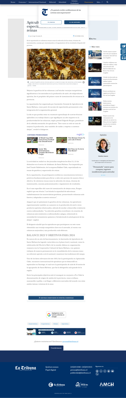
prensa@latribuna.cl (70, 341)
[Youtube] (79, 333)
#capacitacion (45, 324)
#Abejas (55, 324)
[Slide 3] (104, 175)
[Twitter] (56, 333)
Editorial (52, 2)
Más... (99, 2)
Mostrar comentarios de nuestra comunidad (57, 298)
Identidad (62, 2)
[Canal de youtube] (112, 371)
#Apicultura (65, 324)
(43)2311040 (75, 367)
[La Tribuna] (56, 385)
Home (13, 2)
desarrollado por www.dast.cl (63, 393)
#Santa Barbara (33, 324)
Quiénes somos (51, 367)
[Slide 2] (103, 175)
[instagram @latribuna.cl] (104, 371)
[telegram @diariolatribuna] (108, 371)
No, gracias (51, 22)
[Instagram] (68, 333)
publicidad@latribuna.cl (80, 373)
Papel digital (50, 370)
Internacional (33, 2)
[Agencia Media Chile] (106, 385)
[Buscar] (111, 2)
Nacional (42, 2)
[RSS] (97, 374)
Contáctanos (56, 348)
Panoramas (89, 2)
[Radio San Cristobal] (81, 385)
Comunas (22, 2)
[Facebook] (44, 333)
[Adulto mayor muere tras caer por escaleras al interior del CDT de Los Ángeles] (95, 54)
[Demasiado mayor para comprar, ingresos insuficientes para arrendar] (103, 145)
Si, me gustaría (74, 22)
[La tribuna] (25, 369)
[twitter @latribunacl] (101, 371)
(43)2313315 (87, 367)
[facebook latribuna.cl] (97, 371)
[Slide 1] (101, 175)
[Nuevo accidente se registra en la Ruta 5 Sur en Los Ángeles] (95, 93)
